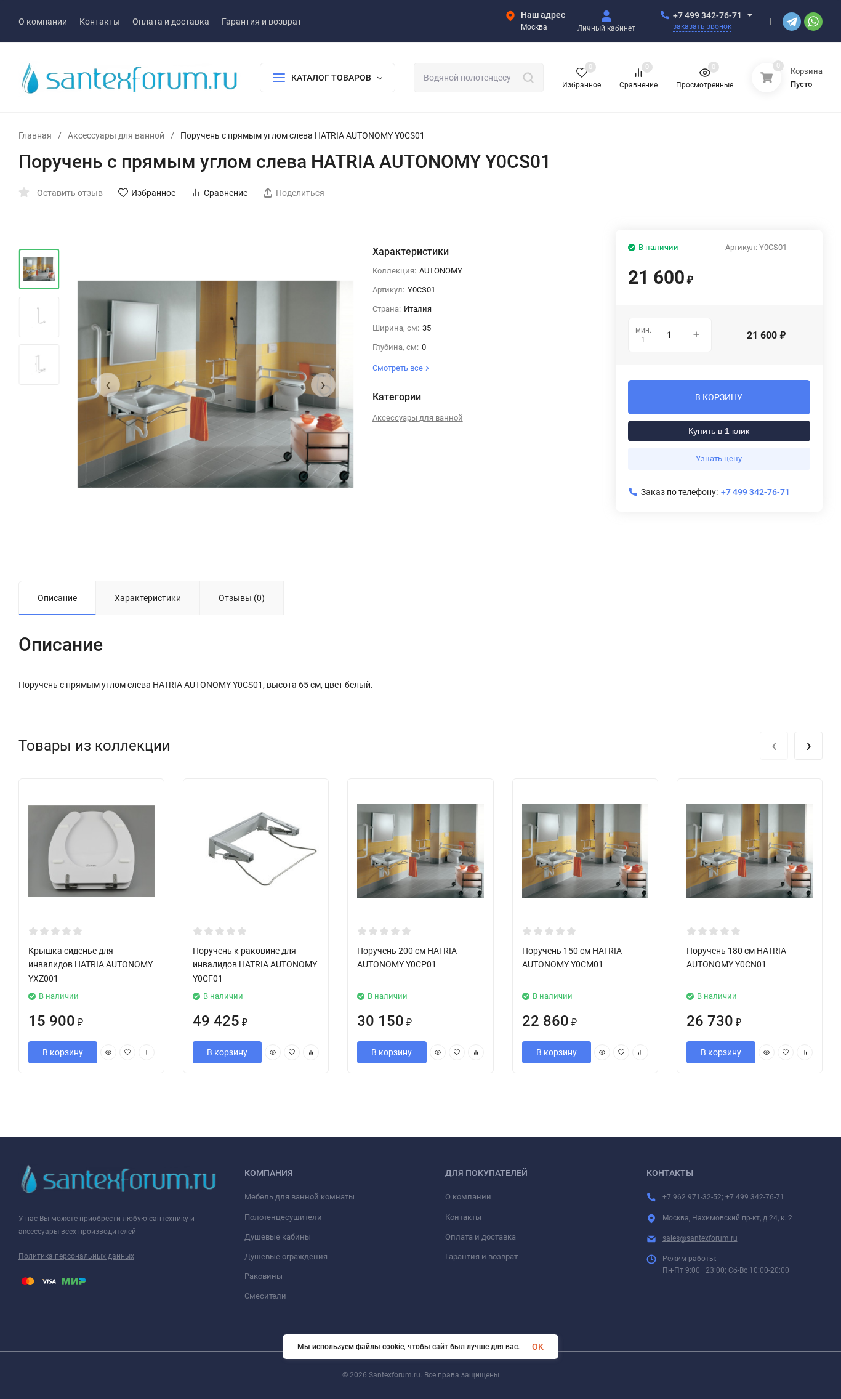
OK (538, 1347)
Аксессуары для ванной (116, 135)
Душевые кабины (277, 1236)
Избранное (153, 193)
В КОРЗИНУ (718, 397)
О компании (468, 1196)
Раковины (263, 1276)
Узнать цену (719, 458)
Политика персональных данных (76, 1256)
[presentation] (107, 385)
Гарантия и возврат (481, 1256)
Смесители (265, 1295)
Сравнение (225, 193)
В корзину (62, 1052)
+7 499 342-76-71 (707, 15)
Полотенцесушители (283, 1217)
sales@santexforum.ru (700, 1238)
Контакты (463, 1217)
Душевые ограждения (286, 1256)
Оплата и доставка (480, 1236)
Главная (35, 135)
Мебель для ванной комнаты (299, 1196)
